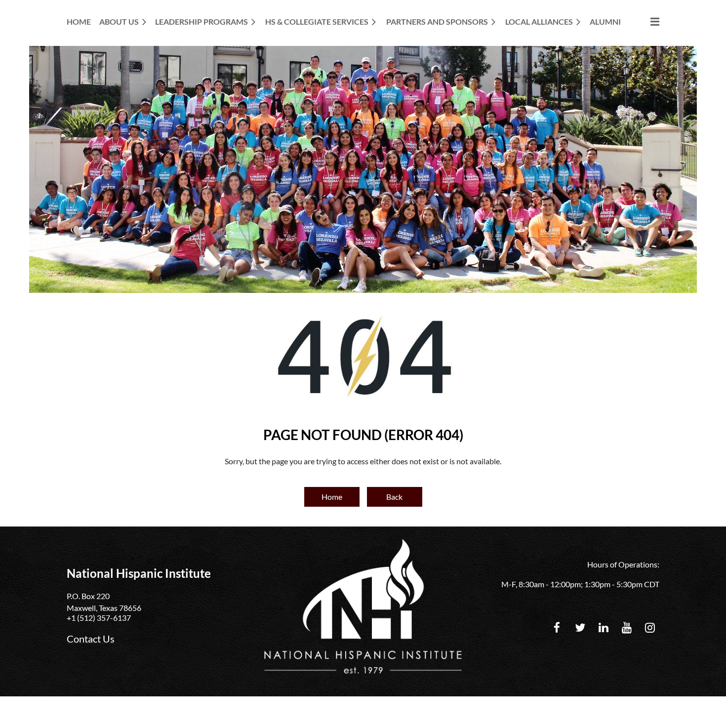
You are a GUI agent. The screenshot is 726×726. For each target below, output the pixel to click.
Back (394, 496)
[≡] (644, 21)
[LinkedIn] (603, 627)
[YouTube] (626, 627)
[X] (580, 627)
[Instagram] (649, 627)
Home (332, 496)
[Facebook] (557, 627)
